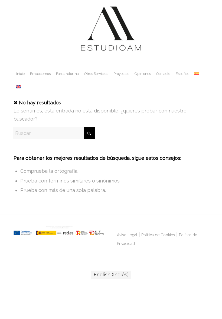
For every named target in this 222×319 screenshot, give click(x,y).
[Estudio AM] (111, 33)
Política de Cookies (158, 235)
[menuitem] (20, 74)
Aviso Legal (127, 235)
